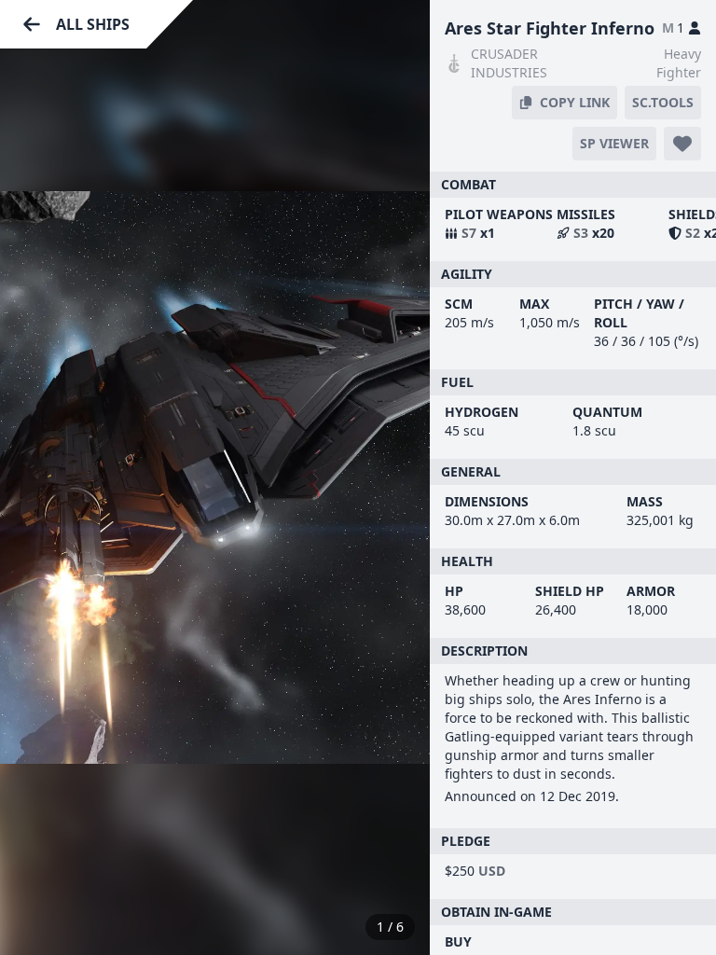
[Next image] (396, 477)
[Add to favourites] (682, 143)
